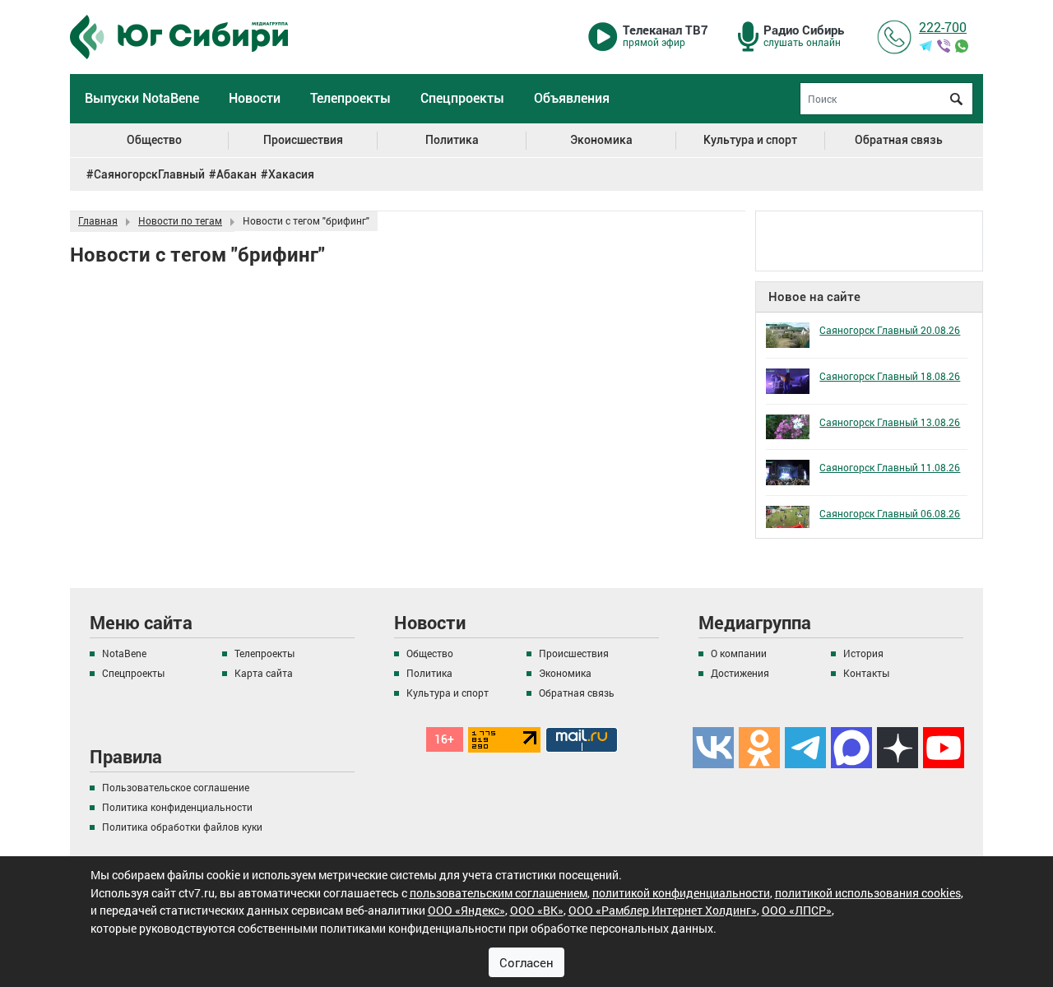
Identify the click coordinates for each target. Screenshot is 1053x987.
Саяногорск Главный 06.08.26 (889, 513)
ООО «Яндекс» (466, 910)
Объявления (572, 98)
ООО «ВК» (537, 910)
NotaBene (124, 653)
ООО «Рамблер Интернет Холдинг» (662, 910)
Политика (452, 140)
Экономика (601, 140)
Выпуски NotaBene (142, 98)
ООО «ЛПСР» (797, 910)
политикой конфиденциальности (681, 893)
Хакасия (291, 174)
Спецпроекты (462, 98)
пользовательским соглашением (498, 893)
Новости (255, 98)
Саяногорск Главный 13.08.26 (889, 422)
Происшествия (303, 140)
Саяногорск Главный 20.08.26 (889, 329)
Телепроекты (350, 98)
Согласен (526, 962)
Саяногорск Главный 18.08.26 (889, 375)
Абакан (236, 174)
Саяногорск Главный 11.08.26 (889, 467)
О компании (739, 653)
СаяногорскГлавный (149, 174)
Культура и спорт (750, 140)
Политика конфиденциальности (177, 806)
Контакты (866, 672)
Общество (154, 140)
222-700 (943, 26)
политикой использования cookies (868, 893)
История (863, 653)
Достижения (740, 672)
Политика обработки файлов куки (182, 826)
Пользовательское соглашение (175, 787)
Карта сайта (263, 672)
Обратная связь (899, 140)
